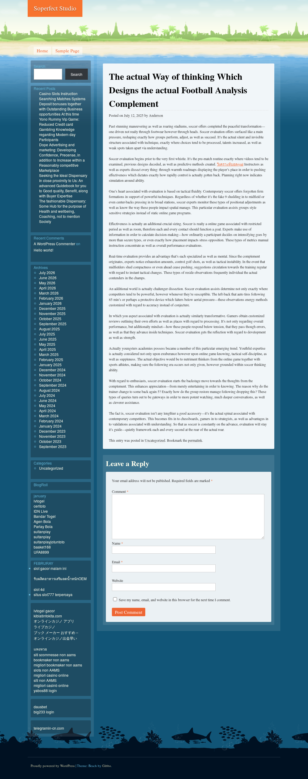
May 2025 (47, 344)
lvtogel (39, 500)
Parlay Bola (43, 526)
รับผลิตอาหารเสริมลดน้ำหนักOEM (60, 578)
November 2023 (52, 436)
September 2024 (52, 385)
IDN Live (41, 511)
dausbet (40, 706)
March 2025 (49, 354)
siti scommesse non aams (55, 654)
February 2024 (51, 420)
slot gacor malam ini (50, 568)
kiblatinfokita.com (48, 615)
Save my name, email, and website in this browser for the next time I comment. (175, 599)
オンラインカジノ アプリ (54, 620)
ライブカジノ (44, 626)
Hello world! (43, 249)
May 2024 (47, 405)
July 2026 (47, 272)
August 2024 (49, 390)
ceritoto (40, 506)
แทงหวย (40, 648)
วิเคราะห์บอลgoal (230, 164)
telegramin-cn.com (49, 728)
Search (39, 66)
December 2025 (52, 308)
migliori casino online (51, 675)
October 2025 (50, 318)
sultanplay (42, 531)
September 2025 (52, 323)
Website (117, 580)
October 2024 (50, 379)
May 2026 (47, 282)
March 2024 (49, 415)
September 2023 (52, 446)
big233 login (44, 711)
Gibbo (106, 765)
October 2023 (50, 441)
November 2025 (52, 313)
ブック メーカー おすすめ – (56, 632)
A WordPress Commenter (54, 243)
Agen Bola (42, 521)
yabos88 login (45, 690)
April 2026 (47, 287)
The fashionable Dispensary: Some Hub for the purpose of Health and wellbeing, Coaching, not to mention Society (62, 211)
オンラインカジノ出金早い (55, 638)
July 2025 (47, 333)
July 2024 (47, 395)
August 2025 (49, 328)
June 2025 (48, 339)
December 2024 (52, 369)
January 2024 (50, 425)
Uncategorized (155, 440)
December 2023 (52, 431)
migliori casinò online (51, 685)
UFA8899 (41, 552)
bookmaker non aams (51, 659)
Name (117, 543)
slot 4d (39, 589)
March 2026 (49, 292)
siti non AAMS (45, 680)
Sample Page (67, 51)
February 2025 (51, 359)
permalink (195, 440)
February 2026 (51, 298)
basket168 (42, 546)
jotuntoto (58, 541)
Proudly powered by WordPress (53, 765)
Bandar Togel (45, 516)
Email (117, 561)
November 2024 (52, 374)
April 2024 (47, 410)
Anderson (156, 115)
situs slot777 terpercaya (53, 594)
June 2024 (48, 400)
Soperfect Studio (55, 8)
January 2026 (50, 303)
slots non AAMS (47, 669)
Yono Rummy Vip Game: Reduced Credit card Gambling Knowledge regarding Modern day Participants (59, 129)
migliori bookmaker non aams (58, 664)
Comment (120, 491)
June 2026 (48, 277)
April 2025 (47, 349)
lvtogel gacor (44, 610)
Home (42, 51)
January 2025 (50, 364)
